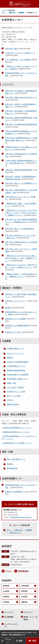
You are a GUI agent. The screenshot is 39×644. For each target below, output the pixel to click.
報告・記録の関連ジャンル (16, 459)
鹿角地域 (6, 586)
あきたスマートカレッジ (15, 353)
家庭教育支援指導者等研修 (16, 370)
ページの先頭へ (35, 634)
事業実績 (10, 464)
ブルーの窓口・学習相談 (15, 387)
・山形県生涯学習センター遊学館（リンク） (17, 443)
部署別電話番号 (23, 571)
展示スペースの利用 (14, 396)
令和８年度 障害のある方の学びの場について (21, 97)
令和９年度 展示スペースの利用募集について (21, 183)
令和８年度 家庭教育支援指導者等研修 (18, 170)
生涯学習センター (15, 532)
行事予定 (10, 400)
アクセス (9, 571)
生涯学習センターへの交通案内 (15, 319)
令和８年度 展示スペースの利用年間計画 (19, 229)
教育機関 (21, 12)
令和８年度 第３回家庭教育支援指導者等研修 (21, 124)
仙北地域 (24, 596)
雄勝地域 (24, 602)
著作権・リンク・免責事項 (30, 618)
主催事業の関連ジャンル (15, 348)
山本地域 (6, 591)
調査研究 (10, 357)
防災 (34, 641)
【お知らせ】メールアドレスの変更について (20, 53)
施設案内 (8, 308)
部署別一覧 (12, 12)
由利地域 (6, 596)
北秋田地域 (25, 586)
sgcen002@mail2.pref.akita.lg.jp (21, 517)
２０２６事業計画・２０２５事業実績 (18, 59)
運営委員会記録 (12, 468)
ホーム (4, 12)
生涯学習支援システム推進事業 (17, 374)
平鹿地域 (6, 602)
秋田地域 (24, 591)
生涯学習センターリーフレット (15, 301)
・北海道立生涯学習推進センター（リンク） (17, 428)
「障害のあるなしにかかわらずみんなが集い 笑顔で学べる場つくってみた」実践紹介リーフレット (21, 258)
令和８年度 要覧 (11, 49)
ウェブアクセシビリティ (11, 625)
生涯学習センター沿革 (12, 332)
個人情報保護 (8, 617)
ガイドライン (28, 612)
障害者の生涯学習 (13, 404)
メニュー (8, 640)
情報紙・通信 (11, 383)
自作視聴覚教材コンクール (16, 366)
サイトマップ (8, 612)
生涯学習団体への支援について (17, 379)
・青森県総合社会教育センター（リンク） (16, 432)
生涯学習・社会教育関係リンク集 (16, 492)
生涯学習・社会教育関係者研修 (17, 362)
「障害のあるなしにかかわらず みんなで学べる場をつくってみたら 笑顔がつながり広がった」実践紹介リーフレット (21, 212)
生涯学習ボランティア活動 (16, 391)
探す (21, 641)
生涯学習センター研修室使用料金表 (17, 325)
